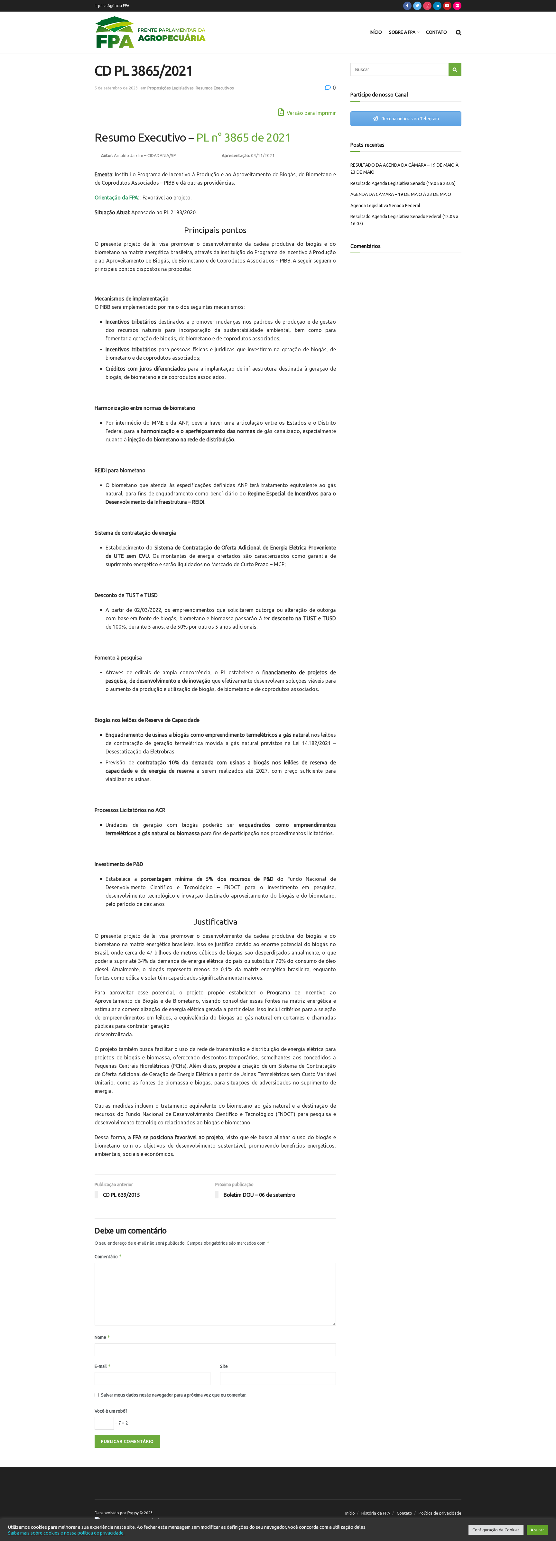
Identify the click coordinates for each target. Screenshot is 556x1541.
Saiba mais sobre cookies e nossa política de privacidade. (66, 1533)
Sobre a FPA (402, 32)
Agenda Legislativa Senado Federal (385, 205)
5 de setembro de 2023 (116, 88)
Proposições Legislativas (170, 88)
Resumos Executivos (215, 88)
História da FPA (375, 1513)
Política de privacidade (440, 1513)
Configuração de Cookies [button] (496, 1529)
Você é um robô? (111, 1411)
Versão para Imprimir (310, 113)
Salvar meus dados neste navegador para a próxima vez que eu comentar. (173, 1395)
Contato (436, 32)
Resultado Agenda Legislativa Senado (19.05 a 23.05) (403, 183)
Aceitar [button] (537, 1529)
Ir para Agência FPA (112, 6)
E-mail (103, 1366)
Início (376, 32)
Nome (102, 1337)
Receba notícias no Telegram (410, 118)
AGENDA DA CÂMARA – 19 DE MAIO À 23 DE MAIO (400, 194)
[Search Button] (455, 69)
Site (224, 1366)
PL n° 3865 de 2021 (243, 137)
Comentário (108, 1256)
